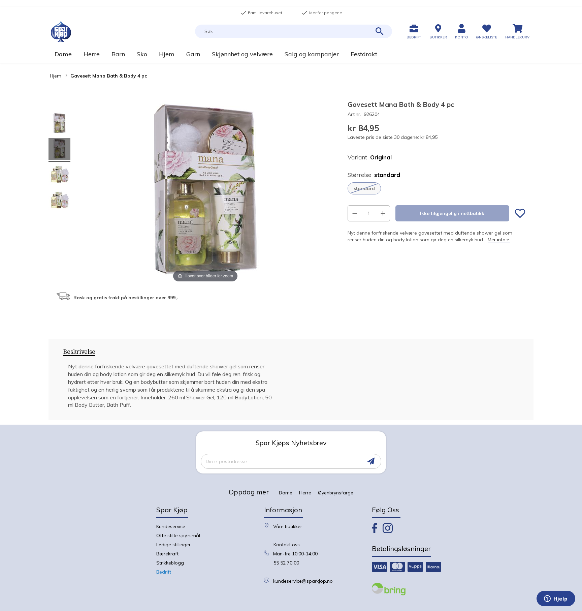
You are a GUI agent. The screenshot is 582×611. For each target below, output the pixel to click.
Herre (305, 493)
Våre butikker (287, 526)
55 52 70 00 (286, 563)
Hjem (55, 76)
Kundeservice (170, 526)
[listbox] (436, 188)
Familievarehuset (261, 12)
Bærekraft (167, 554)
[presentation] (79, 353)
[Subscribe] (371, 461)
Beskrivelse (79, 352)
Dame (285, 493)
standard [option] (364, 188)
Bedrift (163, 572)
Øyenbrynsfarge (335, 493)
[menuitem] (63, 54)
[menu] (291, 54)
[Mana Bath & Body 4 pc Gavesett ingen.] (59, 124)
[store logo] (61, 31)
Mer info (497, 240)
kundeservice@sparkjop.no (303, 581)
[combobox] (293, 31)
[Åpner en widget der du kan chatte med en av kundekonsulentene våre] (556, 599)
